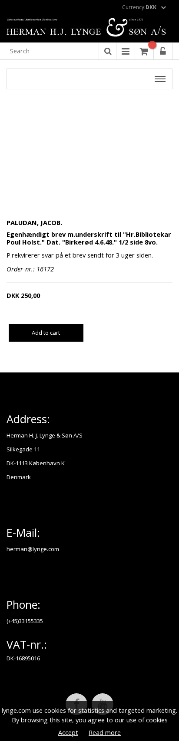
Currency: (139, 7)
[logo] (89, 28)
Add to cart (46, 332)
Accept (68, 732)
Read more (105, 732)
